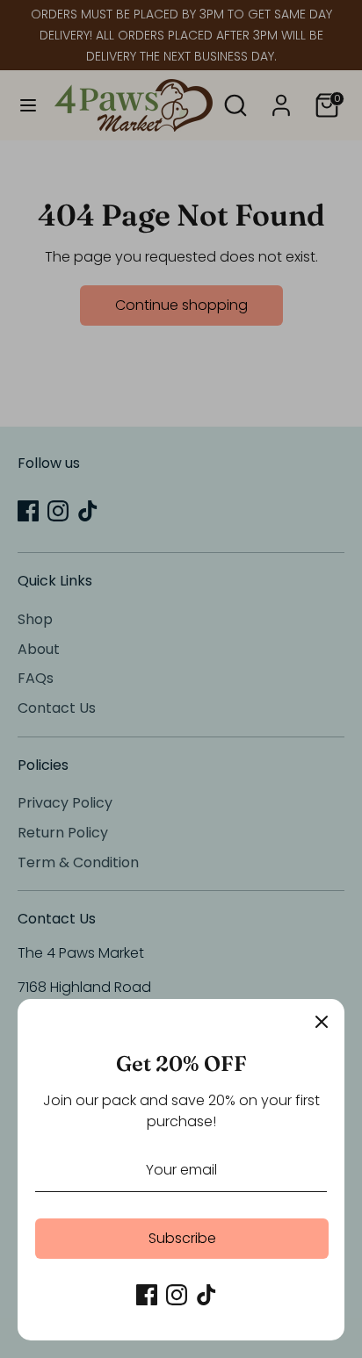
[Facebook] (146, 1294)
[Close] (321, 1021)
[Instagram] (176, 1294)
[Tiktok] (206, 1294)
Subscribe (182, 1238)
